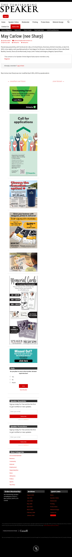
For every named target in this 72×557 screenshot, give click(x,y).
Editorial (12, 464)
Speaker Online (13, 22)
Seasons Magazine (6, 30)
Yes (13, 377)
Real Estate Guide (39, 30)
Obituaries (16, 42)
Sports (11, 482)
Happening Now (14, 470)
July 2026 (29, 498)
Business (12, 458)
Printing (35, 22)
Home (3, 22)
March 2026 (30, 509)
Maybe (14, 382)
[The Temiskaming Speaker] (19, 8)
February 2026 (31, 512)
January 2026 (30, 515)
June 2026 (30, 501)
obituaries (25, 42)
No (13, 379)
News (11, 473)
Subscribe (15, 27)
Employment (13, 467)
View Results (23, 390)
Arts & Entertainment (15, 455)
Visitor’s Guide (27, 30)
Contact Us (5, 27)
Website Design (58, 22)
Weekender (25, 22)
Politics (12, 479)
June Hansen (58, 81)
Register (7, 59)
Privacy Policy (55, 525)
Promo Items (45, 22)
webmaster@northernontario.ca (23, 40)
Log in (6, 16)
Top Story (12, 484)
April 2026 (29, 506)
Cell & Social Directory (53, 30)
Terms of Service (47, 525)
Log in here (20, 66)
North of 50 (18, 30)
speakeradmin (6, 40)
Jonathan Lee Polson (17, 81)
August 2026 (30, 495)
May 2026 (29, 504)
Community (13, 461)
